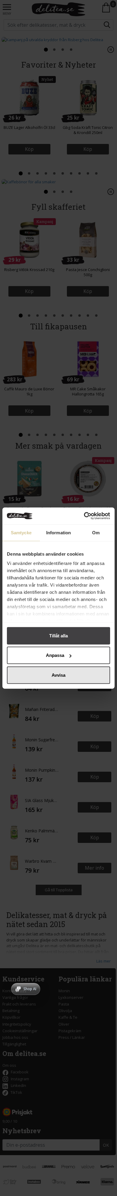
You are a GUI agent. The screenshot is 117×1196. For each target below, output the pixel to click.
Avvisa (58, 674)
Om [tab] (96, 532)
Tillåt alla (58, 635)
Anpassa (55, 655)
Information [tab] (58, 532)
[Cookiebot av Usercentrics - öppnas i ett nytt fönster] (84, 516)
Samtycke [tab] (21, 532)
